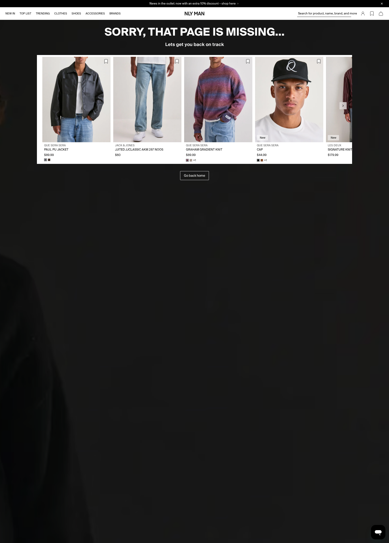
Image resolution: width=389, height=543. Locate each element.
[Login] (363, 13)
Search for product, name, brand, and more (324, 13)
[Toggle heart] (106, 61)
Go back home (194, 176)
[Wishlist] (372, 13)
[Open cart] (381, 13)
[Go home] (194, 13)
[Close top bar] (381, 3)
